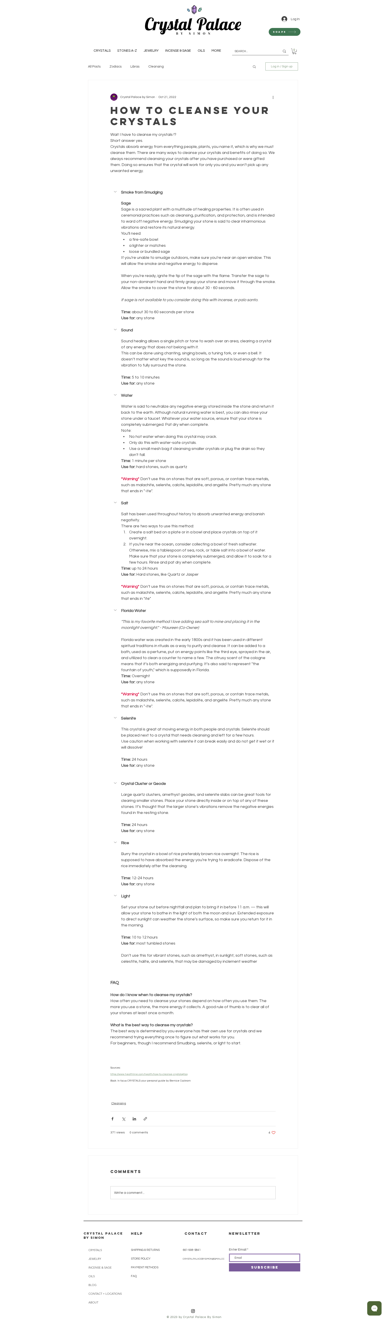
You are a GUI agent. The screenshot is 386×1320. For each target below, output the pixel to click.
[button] (254, 66)
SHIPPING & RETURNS (145, 1250)
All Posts (94, 66)
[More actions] (273, 97)
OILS (91, 1276)
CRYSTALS (95, 1250)
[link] (294, 51)
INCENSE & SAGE (100, 1267)
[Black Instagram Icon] (193, 1311)
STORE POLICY (141, 1258)
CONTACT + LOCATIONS (103, 1293)
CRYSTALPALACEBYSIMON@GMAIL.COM (205, 1259)
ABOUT (93, 1302)
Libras (134, 66)
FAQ (134, 1276)
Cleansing (156, 66)
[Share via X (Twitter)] (123, 1119)
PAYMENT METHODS (144, 1267)
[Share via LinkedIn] (134, 1119)
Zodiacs (115, 66)
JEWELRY (94, 1258)
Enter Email (237, 1249)
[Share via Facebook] (112, 1119)
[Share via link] (145, 1119)
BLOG (92, 1285)
